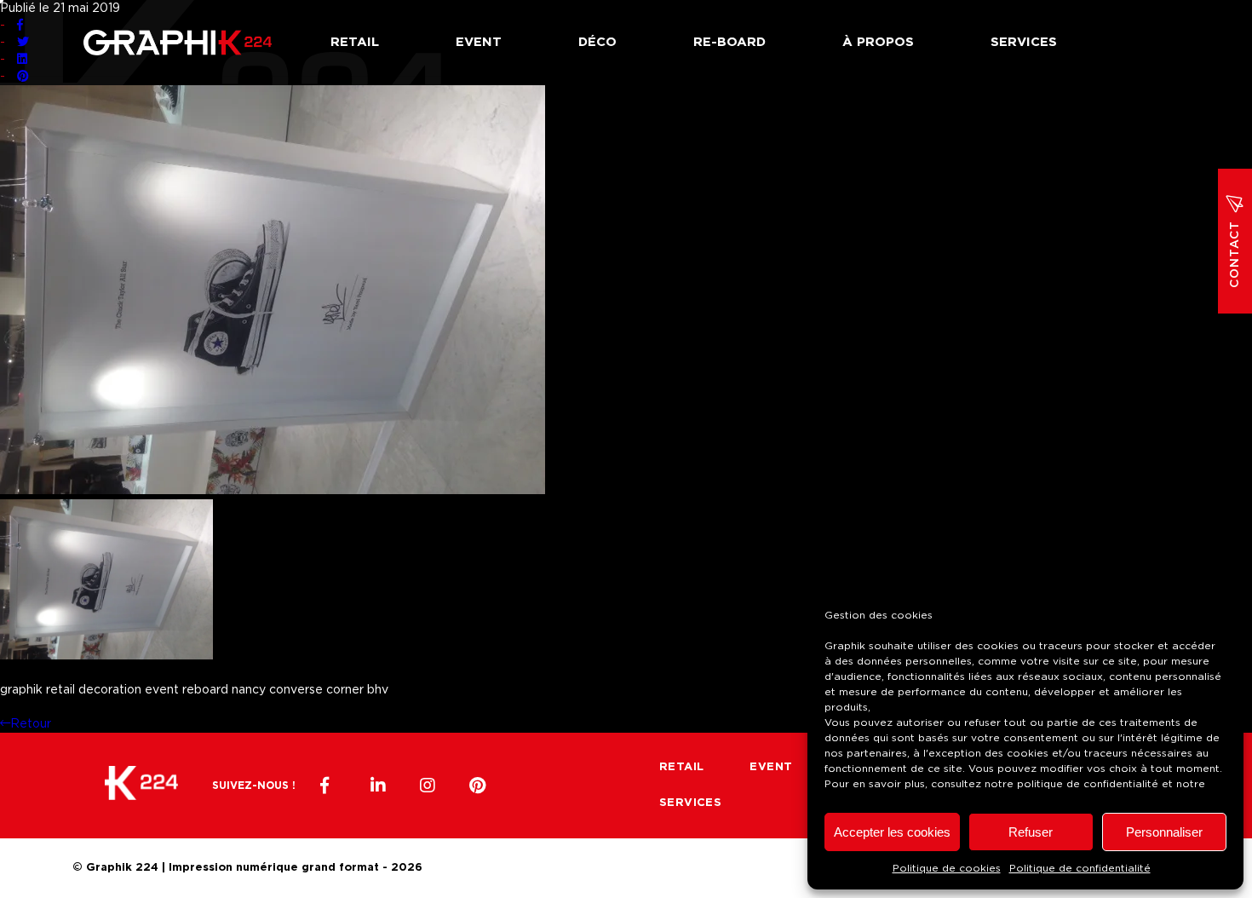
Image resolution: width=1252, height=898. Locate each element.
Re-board (729, 42)
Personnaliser (1164, 832)
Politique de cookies (947, 868)
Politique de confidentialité (1080, 868)
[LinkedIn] (378, 785)
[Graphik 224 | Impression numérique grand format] (142, 785)
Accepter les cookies (892, 832)
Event (479, 42)
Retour (30, 724)
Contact (1235, 254)
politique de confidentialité (1087, 784)
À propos (878, 42)
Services (1024, 42)
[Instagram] (427, 785)
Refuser (1030, 832)
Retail (354, 42)
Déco (597, 42)
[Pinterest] (477, 785)
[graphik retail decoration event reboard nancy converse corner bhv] (272, 491)
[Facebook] (328, 785)
